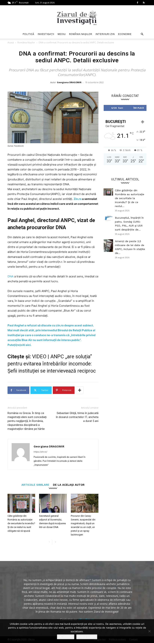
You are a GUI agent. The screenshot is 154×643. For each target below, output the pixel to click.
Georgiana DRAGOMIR (69, 82)
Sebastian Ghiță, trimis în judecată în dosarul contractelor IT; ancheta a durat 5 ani (77, 417)
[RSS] (143, 2)
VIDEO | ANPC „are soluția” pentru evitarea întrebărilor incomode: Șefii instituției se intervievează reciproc (52, 364)
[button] (141, 34)
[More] (80, 390)
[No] (149, 631)
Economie (124, 34)
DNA (11, 276)
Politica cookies (87, 636)
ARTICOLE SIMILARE (35, 484)
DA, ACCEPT (65, 636)
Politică (28, 34)
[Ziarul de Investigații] (77, 17)
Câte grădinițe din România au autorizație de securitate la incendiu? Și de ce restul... (129, 198)
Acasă (11, 42)
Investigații (46, 34)
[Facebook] (137, 2)
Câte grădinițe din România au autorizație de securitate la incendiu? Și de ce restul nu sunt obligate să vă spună (21, 523)
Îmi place (138, 107)
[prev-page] (49, 542)
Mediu (61, 34)
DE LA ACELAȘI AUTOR (69, 484)
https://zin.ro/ (40, 451)
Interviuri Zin (105, 34)
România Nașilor (80, 34)
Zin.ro (78, 199)
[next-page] (55, 542)
